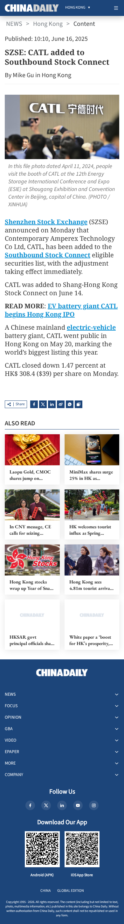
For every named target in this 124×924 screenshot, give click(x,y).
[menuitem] (75, 8)
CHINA (45, 890)
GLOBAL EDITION (70, 890)
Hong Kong (48, 23)
